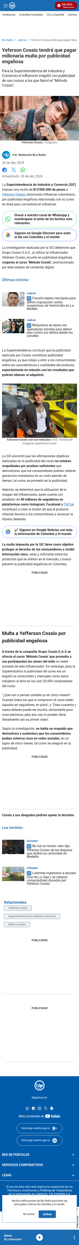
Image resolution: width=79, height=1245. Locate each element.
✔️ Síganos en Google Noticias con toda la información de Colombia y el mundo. (43, 532)
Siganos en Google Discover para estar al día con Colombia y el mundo (42, 235)
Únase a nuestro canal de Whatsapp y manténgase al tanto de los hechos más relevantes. (43, 219)
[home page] (39, 1085)
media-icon (39, 1237)
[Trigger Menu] (5, 5)
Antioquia (32, 867)
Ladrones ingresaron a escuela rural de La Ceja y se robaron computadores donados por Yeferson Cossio (51, 878)
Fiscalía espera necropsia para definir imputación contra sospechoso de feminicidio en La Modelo (51, 303)
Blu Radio (7, 40)
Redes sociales (17, 924)
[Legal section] (73, 1175)
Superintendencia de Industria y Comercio (32, 916)
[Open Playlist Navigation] (74, 1237)
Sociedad (32, 840)
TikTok (69, 504)
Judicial (21, 40)
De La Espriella (55, 14)
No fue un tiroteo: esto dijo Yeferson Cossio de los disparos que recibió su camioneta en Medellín (49, 851)
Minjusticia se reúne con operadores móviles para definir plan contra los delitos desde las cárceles (50, 330)
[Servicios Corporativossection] (73, 1165)
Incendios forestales (31, 14)
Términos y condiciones (22, 1190)
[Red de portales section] (73, 1154)
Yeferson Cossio (13, 194)
